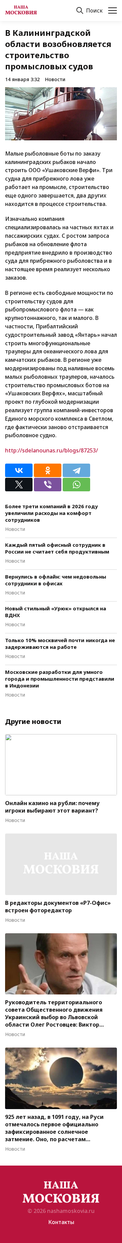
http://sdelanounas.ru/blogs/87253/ (51, 450)
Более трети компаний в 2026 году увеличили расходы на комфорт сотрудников (51, 513)
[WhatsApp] (76, 484)
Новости (55, 79)
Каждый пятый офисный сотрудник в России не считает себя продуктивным (57, 548)
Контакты (61, 1222)
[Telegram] (76, 470)
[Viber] (47, 484)
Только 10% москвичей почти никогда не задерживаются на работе (60, 643)
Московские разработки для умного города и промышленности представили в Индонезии (59, 679)
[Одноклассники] (47, 470)
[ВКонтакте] (19, 470)
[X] (19, 484)
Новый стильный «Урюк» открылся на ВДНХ (55, 611)
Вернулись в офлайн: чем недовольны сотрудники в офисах (55, 580)
